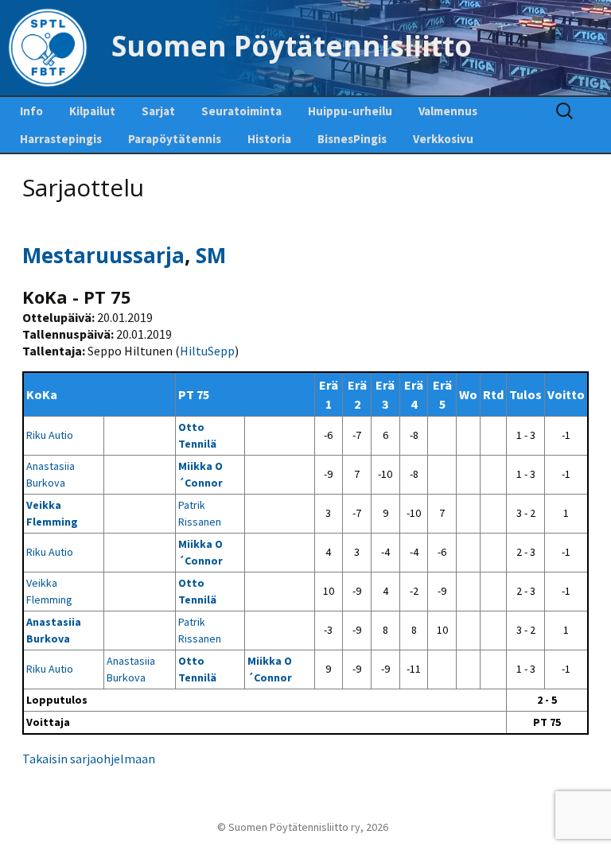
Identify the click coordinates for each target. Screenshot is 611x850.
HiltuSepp (207, 351)
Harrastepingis (61, 138)
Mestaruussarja (103, 255)
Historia (269, 138)
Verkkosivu (443, 138)
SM (211, 255)
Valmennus (447, 110)
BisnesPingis (352, 138)
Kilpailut (92, 110)
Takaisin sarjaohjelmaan (88, 759)
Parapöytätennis (174, 138)
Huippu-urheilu (350, 110)
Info (31, 110)
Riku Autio (49, 435)
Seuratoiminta (241, 110)
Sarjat (158, 110)
